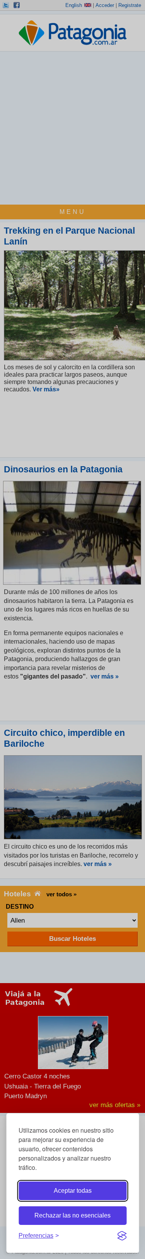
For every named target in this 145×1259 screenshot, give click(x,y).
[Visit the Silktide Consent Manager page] (121, 1235)
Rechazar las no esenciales (72, 1215)
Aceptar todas (73, 1190)
